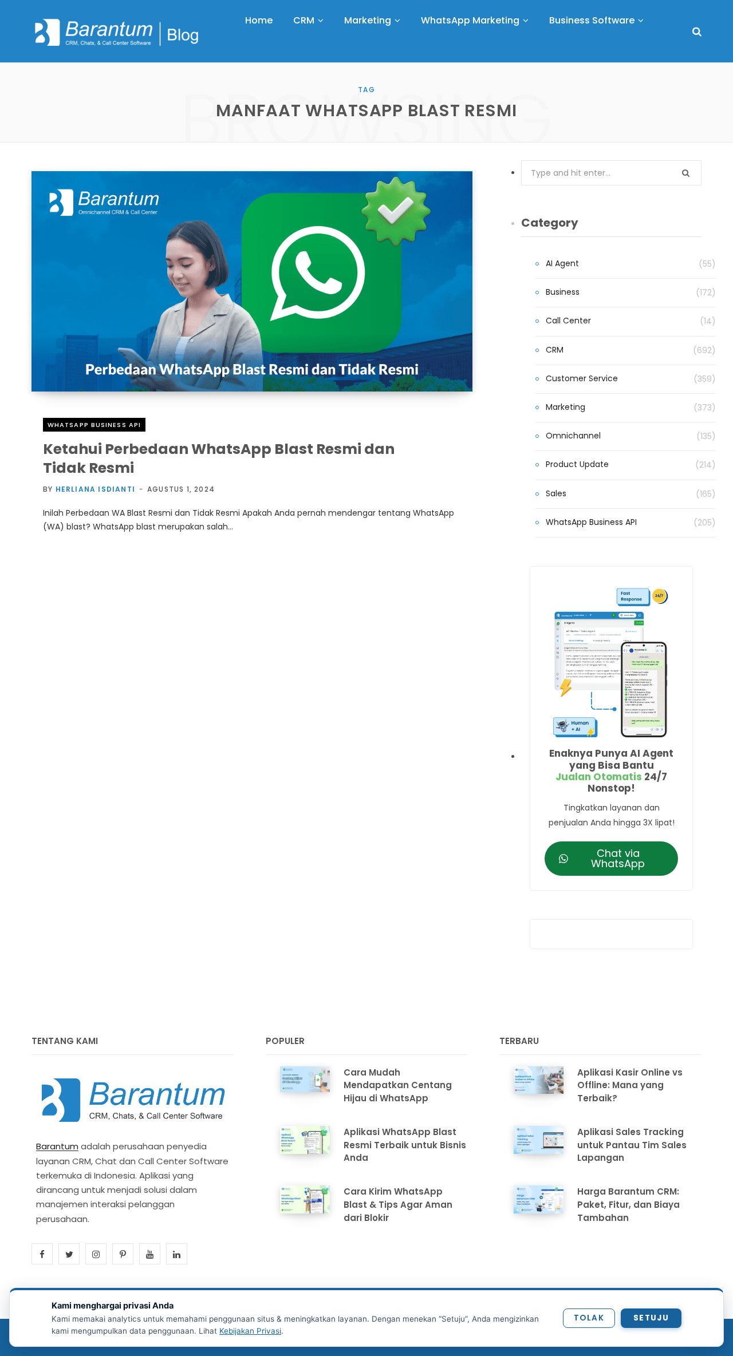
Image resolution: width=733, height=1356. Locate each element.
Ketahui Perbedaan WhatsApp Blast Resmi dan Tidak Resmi (219, 458)
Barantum (57, 1146)
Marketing (565, 407)
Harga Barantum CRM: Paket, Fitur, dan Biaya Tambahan (628, 1204)
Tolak (589, 1317)
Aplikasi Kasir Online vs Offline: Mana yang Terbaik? (630, 1085)
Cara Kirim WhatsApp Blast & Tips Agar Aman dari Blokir (398, 1204)
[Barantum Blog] (117, 32)
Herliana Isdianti (95, 489)
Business (563, 292)
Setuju (651, 1317)
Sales (556, 493)
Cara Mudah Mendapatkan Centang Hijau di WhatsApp (398, 1085)
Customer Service (582, 378)
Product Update (577, 464)
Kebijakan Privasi (250, 1330)
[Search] (697, 31)
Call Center (568, 320)
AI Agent (562, 263)
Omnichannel (573, 435)
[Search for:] (611, 173)
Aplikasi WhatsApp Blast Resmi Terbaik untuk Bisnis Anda (405, 1145)
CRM (554, 349)
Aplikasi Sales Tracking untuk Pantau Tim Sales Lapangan (632, 1145)
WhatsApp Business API (94, 424)
